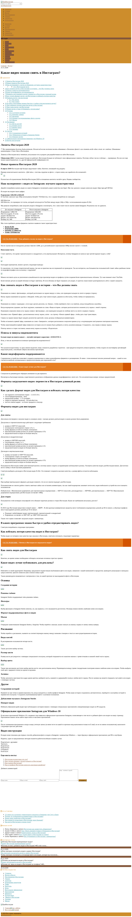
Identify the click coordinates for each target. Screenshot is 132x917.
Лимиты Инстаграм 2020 (14, 81)
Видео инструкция (12, 140)
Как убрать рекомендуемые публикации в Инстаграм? (41, 831)
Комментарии (10, 62)
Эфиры (7, 57)
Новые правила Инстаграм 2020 (17, 83)
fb (4, 6)
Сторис (7, 11)
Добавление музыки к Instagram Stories (24, 135)
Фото (7, 49)
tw (7, 6)
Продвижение (10, 15)
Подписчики (9, 55)
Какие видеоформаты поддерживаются (19, 92)
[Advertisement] (63, 795)
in (9, 6)
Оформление (9, 47)
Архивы (8, 58)
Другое (8, 131)
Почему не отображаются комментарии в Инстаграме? (24, 816)
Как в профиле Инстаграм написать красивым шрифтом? (25, 765)
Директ (7, 16)
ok (1, 6)
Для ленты (14, 100)
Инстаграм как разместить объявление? (38, 829)
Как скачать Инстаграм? (13, 763)
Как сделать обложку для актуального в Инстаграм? (23, 761)
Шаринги (8, 53)
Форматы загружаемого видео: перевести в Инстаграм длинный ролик (30, 94)
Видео (7, 13)
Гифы (7, 42)
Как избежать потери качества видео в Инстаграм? (24, 105)
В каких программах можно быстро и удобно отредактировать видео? (30, 103)
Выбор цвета (15, 127)
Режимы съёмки (16, 114)
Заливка (13, 129)
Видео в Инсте (10, 875)
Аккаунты (8, 18)
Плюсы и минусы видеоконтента (17, 90)
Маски (7, 60)
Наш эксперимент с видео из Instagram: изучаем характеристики (28, 85)
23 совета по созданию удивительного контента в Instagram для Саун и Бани (32, 814)
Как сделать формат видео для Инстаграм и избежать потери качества (30, 96)
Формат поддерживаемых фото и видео (24, 118)
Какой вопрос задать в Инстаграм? (33, 833)
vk (10, 6)
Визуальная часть (21, 87)
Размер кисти (15, 126)
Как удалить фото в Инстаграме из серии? (34, 834)
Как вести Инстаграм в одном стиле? (18, 822)
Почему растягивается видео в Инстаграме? (16, 862)
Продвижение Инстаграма (14, 877)
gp (6, 6)
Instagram (8, 9)
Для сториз (14, 101)
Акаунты (8, 881)
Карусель (8, 44)
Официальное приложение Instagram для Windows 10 (24, 138)
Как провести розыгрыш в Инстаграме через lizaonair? (24, 820)
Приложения (9, 51)
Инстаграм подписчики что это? (16, 759)
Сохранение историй (18, 133)
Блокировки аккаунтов (13, 882)
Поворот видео (16, 137)
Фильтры (14, 116)
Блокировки (9, 20)
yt (3, 6)
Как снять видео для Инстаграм (17, 107)
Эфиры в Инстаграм (12, 897)
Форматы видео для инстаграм (16, 98)
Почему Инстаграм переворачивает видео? (16, 843)
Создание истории (17, 113)
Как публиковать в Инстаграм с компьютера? (40, 836)
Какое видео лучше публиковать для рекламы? (22, 109)
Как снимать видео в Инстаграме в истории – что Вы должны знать (29, 88)
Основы (9, 111)
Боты (7, 45)
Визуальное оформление (13, 890)
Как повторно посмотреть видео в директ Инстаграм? (20, 853)
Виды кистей (15, 124)
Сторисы (8, 873)
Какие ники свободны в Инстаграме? (18, 818)
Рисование (10, 122)
